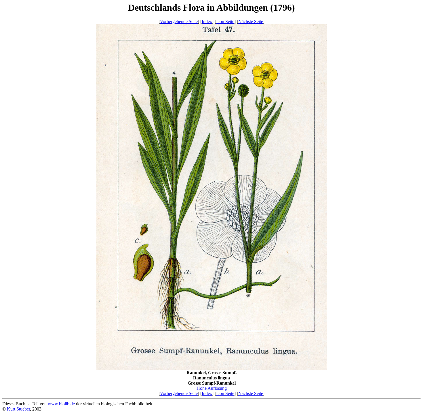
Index (207, 21)
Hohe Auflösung (212, 388)
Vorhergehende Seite (179, 21)
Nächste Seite (250, 21)
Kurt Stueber (18, 409)
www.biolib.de (61, 403)
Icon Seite (225, 21)
